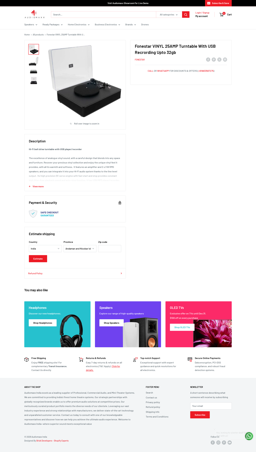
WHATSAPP (163, 70)
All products (38, 34)
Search (149, 392)
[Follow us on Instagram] (218, 442)
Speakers (29, 24)
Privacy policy (153, 402)
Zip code (102, 241)
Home (27, 34)
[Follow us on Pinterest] (224, 442)
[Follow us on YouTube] (230, 442)
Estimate (38, 258)
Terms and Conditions (157, 416)
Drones (145, 24)
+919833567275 (206, 70)
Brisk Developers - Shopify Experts (52, 440)
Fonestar (140, 59)
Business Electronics (106, 24)
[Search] (185, 14)
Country (33, 241)
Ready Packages (51, 24)
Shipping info (152, 411)
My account (201, 16)
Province (68, 241)
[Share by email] (225, 59)
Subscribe (200, 414)
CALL (150, 70)
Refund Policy (35, 273)
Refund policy (153, 406)
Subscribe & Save (220, 3)
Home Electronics (77, 24)
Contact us (151, 397)
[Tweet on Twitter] (219, 59)
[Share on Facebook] (208, 59)
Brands (129, 24)
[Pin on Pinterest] (214, 59)
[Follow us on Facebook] (213, 442)
